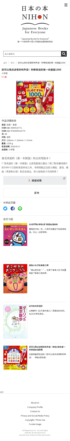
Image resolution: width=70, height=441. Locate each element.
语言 (12, 63)
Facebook (13, 208)
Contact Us (35, 411)
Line (20, 208)
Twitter (5, 208)
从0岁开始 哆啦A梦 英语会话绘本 (43, 224)
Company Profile (35, 407)
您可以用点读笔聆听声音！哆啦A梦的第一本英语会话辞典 (47, 348)
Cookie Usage (35, 424)
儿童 (5, 76)
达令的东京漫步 (36, 305)
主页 (5, 63)
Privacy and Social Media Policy (35, 415)
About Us (35, 402)
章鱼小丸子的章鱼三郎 (39, 265)
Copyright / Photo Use (35, 419)
